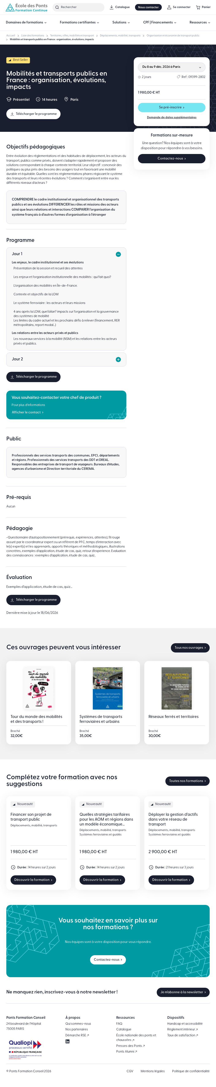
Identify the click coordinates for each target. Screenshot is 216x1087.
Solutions (119, 22)
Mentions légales (153, 1071)
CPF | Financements (158, 22)
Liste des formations (32, 35)
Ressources (198, 22)
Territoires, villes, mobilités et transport (72, 35)
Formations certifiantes (78, 22)
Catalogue (123, 1029)
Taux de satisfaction (181, 1035)
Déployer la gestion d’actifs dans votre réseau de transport (173, 820)
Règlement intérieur (181, 1029)
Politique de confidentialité (191, 1071)
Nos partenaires (76, 1029)
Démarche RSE (76, 1035)
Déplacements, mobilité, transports (120, 35)
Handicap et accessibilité (185, 1024)
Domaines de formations (24, 22)
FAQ (119, 1024)
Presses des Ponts (129, 1046)
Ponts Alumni (125, 1051)
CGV (130, 1071)
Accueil (10, 35)
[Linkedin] (67, 1041)
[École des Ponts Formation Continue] (26, 7)
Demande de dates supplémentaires (171, 117)
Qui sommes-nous (78, 1024)
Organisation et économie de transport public (173, 35)
